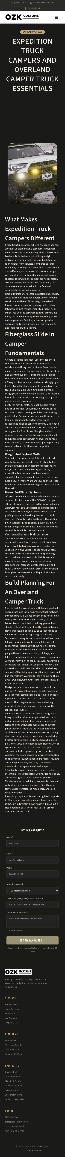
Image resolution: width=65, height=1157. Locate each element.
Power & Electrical (13, 1085)
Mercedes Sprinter (14, 1045)
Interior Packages (13, 1076)
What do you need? (15, 884)
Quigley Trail (11, 1072)
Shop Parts (10, 1013)
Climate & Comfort (13, 1081)
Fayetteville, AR (34, 8)
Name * (9, 837)
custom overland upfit (39, 747)
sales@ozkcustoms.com (43, 2)
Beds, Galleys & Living (15, 1099)
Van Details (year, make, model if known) (24, 898)
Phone (9, 868)
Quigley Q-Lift (11, 1022)
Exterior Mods (11, 1090)
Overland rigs (25, 740)
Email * (9, 853)
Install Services (12, 1009)
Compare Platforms (14, 1054)
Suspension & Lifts (13, 1094)
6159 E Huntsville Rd (14, 1126)
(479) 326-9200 (21, 2)
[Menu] (56, 17)
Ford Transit (11, 1040)
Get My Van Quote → (32, 940)
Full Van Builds (11, 1004)
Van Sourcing (11, 1018)
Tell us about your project (18, 912)
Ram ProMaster (12, 1049)
